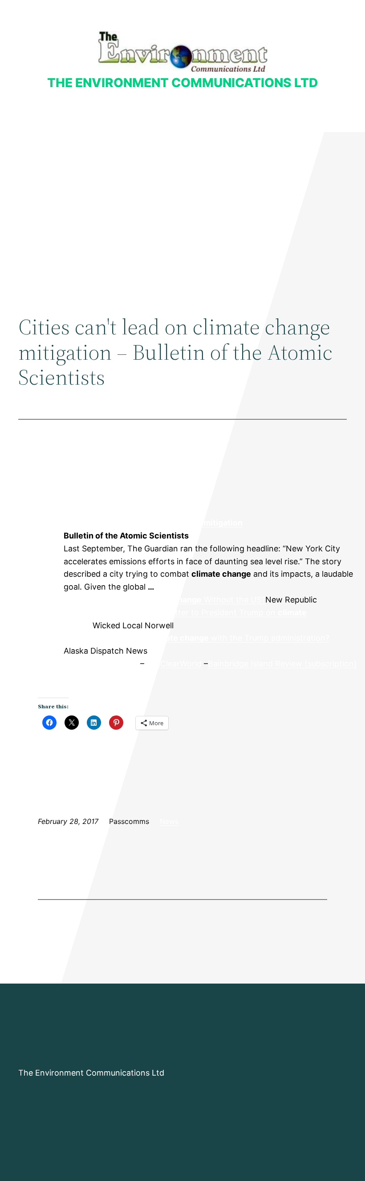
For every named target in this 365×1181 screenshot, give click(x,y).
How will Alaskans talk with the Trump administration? (196, 638)
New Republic (40, 549)
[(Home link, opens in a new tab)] (183, 51)
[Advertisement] (182, 205)
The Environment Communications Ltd (182, 82)
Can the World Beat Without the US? (164, 599)
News (169, 821)
